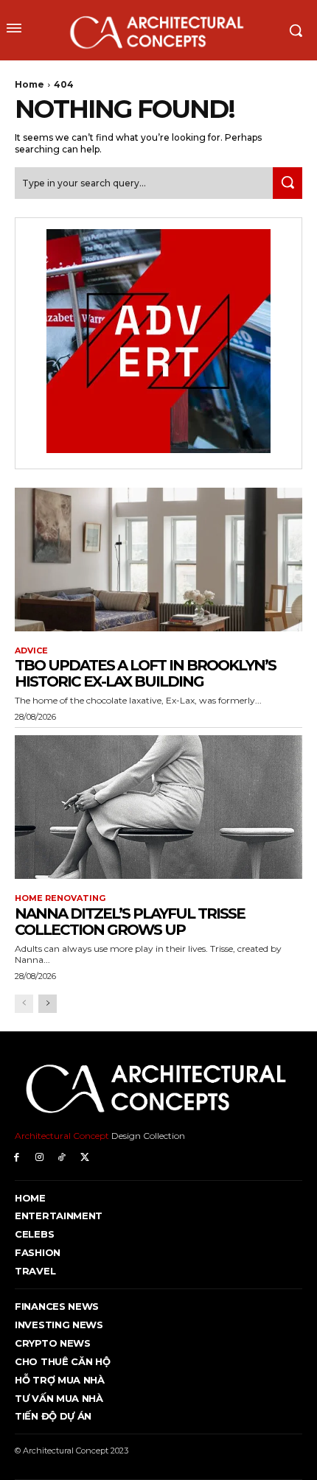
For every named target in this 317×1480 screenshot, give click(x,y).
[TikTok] (62, 1157)
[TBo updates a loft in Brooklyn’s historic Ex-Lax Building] (158, 559)
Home (29, 84)
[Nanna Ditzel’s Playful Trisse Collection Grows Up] (158, 807)
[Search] (287, 183)
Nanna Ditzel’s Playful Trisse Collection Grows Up (130, 922)
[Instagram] (39, 1157)
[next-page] (47, 1004)
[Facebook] (16, 1157)
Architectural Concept (62, 1135)
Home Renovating (60, 898)
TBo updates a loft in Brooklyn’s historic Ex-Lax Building (145, 673)
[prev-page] (24, 1004)
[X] (84, 1157)
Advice (31, 651)
